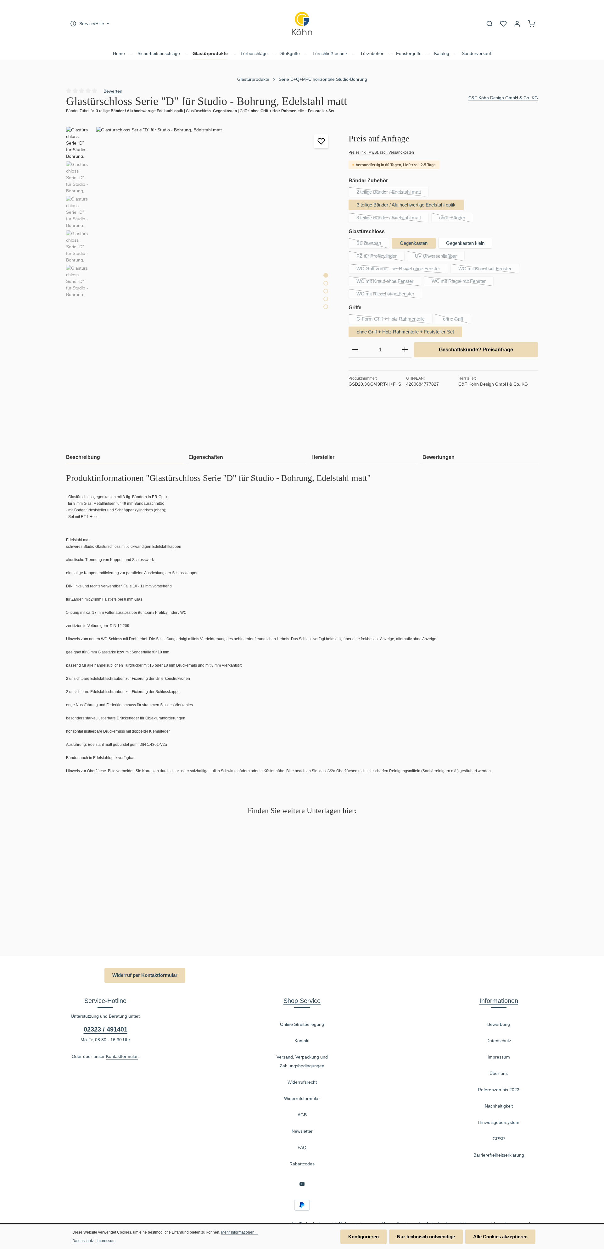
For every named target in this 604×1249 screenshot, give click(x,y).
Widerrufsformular (302, 1098)
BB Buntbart (372, 244)
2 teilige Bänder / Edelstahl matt (392, 193)
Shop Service (302, 1000)
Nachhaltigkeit (499, 1106)
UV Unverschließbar (440, 257)
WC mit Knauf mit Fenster (488, 269)
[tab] (124, 457)
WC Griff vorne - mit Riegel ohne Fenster (402, 269)
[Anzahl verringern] (355, 349)
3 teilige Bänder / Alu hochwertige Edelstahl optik (406, 204)
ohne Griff (457, 320)
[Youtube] (302, 1184)
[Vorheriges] (298, 436)
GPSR (499, 1138)
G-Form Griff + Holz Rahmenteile (394, 320)
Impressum (499, 1056)
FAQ (302, 1147)
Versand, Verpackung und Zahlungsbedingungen (302, 1061)
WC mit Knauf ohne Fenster (388, 282)
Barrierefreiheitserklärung (498, 1155)
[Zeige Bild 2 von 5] (325, 283)
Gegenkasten (414, 242)
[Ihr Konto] (517, 23)
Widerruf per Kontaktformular (144, 975)
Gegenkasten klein (465, 242)
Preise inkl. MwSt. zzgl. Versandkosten (381, 152)
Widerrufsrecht (302, 1082)
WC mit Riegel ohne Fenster (389, 295)
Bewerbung (498, 1024)
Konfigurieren (363, 1236)
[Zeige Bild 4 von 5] (325, 299)
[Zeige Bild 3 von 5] (325, 291)
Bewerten (112, 91)
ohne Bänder (456, 219)
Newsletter (302, 1131)
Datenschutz (498, 1040)
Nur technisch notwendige (426, 1236)
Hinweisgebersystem (498, 1122)
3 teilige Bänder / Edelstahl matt (392, 219)
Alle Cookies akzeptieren (500, 1236)
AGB (302, 1114)
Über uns (498, 1073)
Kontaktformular (122, 1056)
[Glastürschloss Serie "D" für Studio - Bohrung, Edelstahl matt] (216, 286)
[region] (201, 286)
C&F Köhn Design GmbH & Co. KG (503, 97)
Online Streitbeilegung (302, 1024)
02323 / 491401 (105, 1029)
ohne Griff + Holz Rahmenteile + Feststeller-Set (405, 331)
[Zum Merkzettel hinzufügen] (321, 141)
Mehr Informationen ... (239, 1232)
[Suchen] (489, 23)
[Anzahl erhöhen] (404, 349)
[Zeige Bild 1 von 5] (325, 275)
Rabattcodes (302, 1163)
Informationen (498, 1000)
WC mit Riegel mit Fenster (463, 282)
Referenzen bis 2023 (498, 1089)
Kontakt (302, 1040)
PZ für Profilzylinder (380, 257)
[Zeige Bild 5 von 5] (325, 307)
